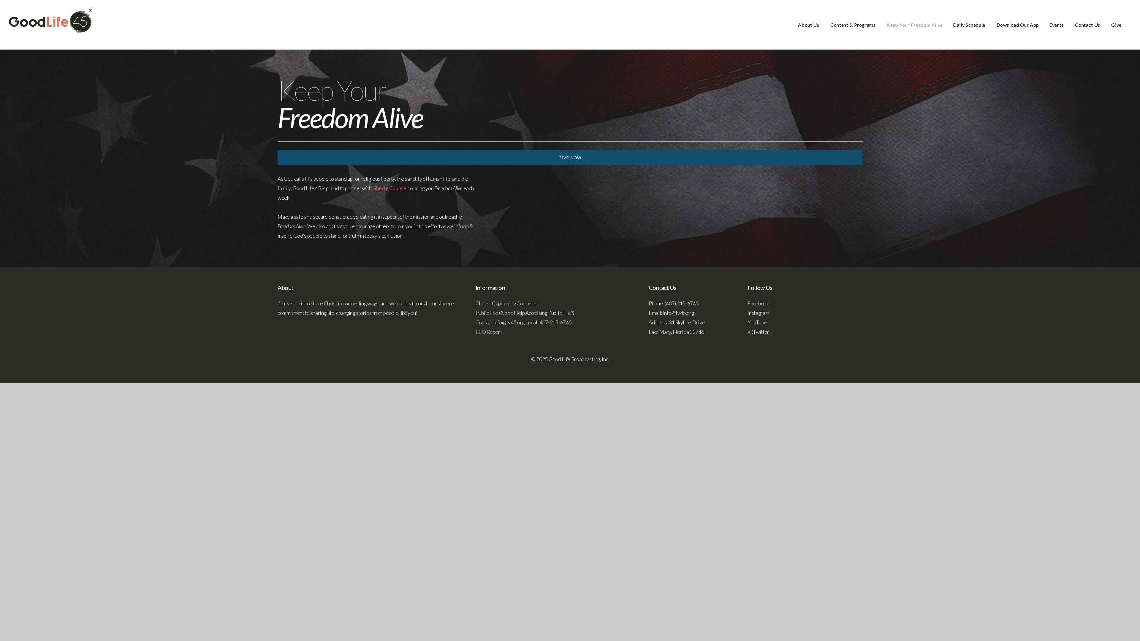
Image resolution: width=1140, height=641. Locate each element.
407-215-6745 (555, 322)
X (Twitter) (759, 332)
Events (1057, 25)
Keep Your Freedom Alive (915, 25)
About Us (809, 25)
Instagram (758, 313)
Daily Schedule (970, 25)
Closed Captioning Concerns (507, 303)
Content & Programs (853, 25)
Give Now (569, 158)
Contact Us (1088, 25)
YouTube (757, 322)
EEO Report (489, 332)
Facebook (758, 303)
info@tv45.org (509, 322)
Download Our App (1018, 25)
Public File (487, 313)
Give (1116, 25)
